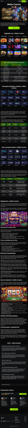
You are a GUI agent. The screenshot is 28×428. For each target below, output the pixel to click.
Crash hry (16, 36)
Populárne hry (3, 36)
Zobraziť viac (14, 409)
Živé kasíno (10, 36)
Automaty (23, 36)
